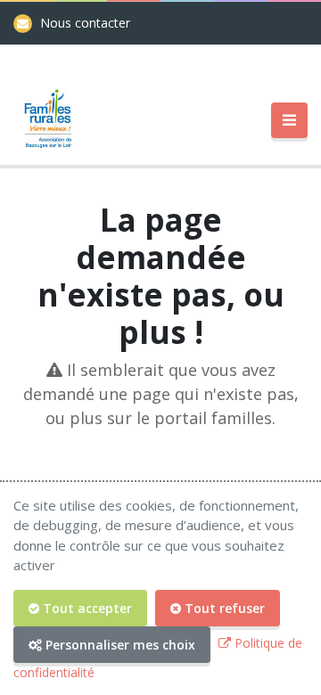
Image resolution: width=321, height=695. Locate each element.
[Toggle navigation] (289, 120)
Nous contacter (85, 22)
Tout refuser (223, 608)
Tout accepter (85, 608)
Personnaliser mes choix (118, 644)
